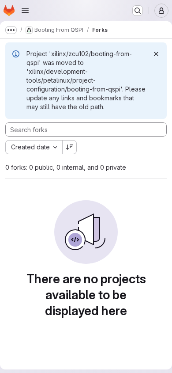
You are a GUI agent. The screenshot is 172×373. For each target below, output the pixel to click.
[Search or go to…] (137, 10)
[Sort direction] (70, 147)
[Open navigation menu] (25, 11)
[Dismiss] (156, 54)
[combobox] (33, 147)
